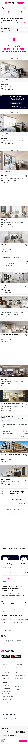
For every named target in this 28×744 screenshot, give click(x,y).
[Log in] (26, 2)
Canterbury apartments (7, 628)
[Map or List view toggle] (24, 7)
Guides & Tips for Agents (8, 696)
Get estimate (22, 30)
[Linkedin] (14, 714)
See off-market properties (17, 499)
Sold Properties (18, 670)
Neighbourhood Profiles (20, 681)
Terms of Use (16, 722)
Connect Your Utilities (19, 692)
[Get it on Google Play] (16, 656)
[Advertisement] (14, 195)
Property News (18, 689)
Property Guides (18, 683)
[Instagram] (7, 714)
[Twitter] (10, 714)
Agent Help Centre (6, 705)
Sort (15, 12)
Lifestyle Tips (17, 686)
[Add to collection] (26, 84)
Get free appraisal (16, 103)
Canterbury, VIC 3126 (10, 16)
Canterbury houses (6, 625)
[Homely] (14, 650)
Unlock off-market (21, 418)
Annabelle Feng (14, 106)
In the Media (5, 670)
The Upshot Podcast (7, 699)
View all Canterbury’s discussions (9, 606)
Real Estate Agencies (19, 675)
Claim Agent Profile (7, 694)
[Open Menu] (2, 2)
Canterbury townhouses (7, 630)
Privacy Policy (6, 722)
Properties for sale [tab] (7, 619)
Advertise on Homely (7, 691)
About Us (4, 664)
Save (24, 12)
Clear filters (24, 22)
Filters (6, 12)
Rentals (16, 667)
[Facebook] (3, 714)
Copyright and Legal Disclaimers (9, 641)
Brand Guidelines (6, 672)
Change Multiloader (7, 688)
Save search (23, 741)
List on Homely (5, 685)
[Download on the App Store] (6, 656)
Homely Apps (5, 675)
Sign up (20, 2)
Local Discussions (18, 678)
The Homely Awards (7, 702)
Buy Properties (18, 664)
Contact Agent (10, 572)
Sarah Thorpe (13, 502)
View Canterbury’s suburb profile (9, 593)
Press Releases (5, 667)
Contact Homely (6, 678)
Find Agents (17, 672)
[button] (14, 8)
